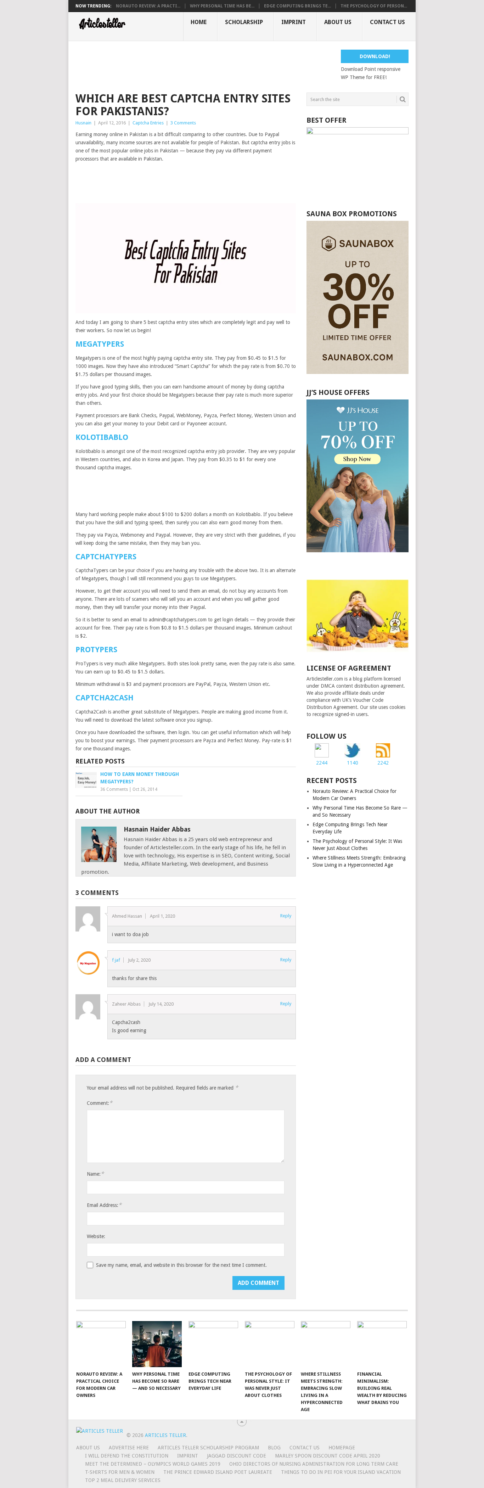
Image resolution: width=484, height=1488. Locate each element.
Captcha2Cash (104, 697)
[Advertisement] (204, 66)
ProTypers (96, 649)
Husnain (83, 122)
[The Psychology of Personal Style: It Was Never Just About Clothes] (269, 1344)
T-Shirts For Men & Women (119, 1472)
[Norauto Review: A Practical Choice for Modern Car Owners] (101, 1344)
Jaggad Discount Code (236, 1456)
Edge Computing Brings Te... (297, 6)
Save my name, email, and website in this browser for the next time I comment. (181, 1265)
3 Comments (183, 122)
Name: (95, 1173)
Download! (375, 56)
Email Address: (104, 1205)
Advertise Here (129, 1447)
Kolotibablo (101, 437)
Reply (285, 915)
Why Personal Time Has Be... (222, 6)
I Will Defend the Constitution (126, 1456)
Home (199, 22)
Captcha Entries (148, 122)
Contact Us (387, 22)
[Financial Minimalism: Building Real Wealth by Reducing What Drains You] (382, 1344)
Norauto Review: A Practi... (148, 6)
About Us (337, 22)
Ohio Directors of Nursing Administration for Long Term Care (313, 1464)
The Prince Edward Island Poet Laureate (217, 1472)
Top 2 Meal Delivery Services (123, 1480)
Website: (96, 1236)
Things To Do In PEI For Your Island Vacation (341, 1472)
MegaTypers (99, 344)
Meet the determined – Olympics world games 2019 (152, 1464)
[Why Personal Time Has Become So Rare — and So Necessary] (157, 1344)
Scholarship (244, 22)
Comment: (99, 1103)
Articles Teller (165, 1435)
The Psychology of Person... (374, 6)
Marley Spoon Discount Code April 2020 (327, 1456)
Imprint (293, 22)
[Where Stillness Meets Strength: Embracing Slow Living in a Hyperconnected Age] (325, 1344)
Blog (274, 1447)
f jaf (116, 960)
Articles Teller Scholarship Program (208, 1447)
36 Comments (114, 789)
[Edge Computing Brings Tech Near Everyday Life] (213, 1344)
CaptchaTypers (105, 556)
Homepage (341, 1447)
